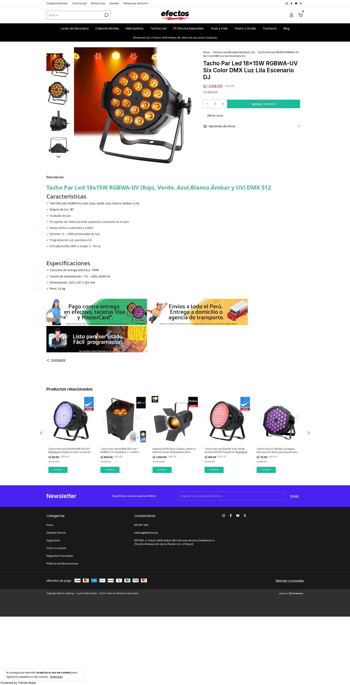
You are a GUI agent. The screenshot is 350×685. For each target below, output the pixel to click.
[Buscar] (106, 15)
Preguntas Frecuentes (59, 556)
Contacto (270, 28)
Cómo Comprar (56, 548)
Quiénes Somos (56, 532)
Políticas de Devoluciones (62, 563)
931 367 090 (141, 525)
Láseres (114, 3)
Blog (286, 28)
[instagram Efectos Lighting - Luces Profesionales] (287, 3)
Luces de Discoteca (75, 28)
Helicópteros (134, 28)
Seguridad (53, 540)
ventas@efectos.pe (146, 532)
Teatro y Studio (245, 28)
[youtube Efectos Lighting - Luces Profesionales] (296, 3)
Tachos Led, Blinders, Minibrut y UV (234, 52)
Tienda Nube (27, 683)
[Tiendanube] (291, 594)
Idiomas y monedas (290, 581)
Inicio (206, 52)
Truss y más (218, 28)
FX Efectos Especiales (188, 28)
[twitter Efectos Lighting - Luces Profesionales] (301, 3)
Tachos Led (79, 3)
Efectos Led (98, 3)
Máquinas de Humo (136, 3)
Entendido (56, 676)
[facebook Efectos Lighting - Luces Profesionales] (291, 3)
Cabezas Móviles (56, 3)
